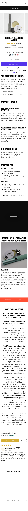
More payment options (14, 68)
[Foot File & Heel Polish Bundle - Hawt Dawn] (8, 493)
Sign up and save (13, 508)
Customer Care (13, 500)
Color (14, 52)
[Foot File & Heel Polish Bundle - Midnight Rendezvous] (3, 493)
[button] (11, 43)
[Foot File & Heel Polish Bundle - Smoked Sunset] (7, 493)
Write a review (10, 440)
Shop (14, 504)
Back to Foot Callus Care (15, 299)
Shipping (7, 47)
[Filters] (21, 440)
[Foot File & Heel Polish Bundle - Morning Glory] (5, 493)
